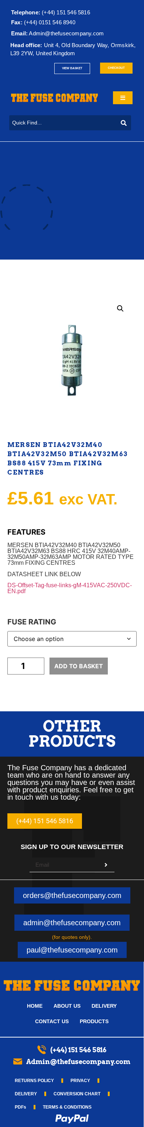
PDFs (20, 1107)
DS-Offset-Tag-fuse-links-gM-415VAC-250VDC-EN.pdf (69, 588)
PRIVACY (80, 1080)
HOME (34, 1006)
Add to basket (78, 666)
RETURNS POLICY (34, 1080)
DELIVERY (104, 1006)
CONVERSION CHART (77, 1093)
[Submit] (105, 864)
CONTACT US (52, 1021)
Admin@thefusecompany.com (66, 33)
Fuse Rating (31, 622)
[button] (120, 308)
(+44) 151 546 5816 (50, 12)
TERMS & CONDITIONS (67, 1107)
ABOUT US (67, 1006)
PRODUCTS (94, 1021)
